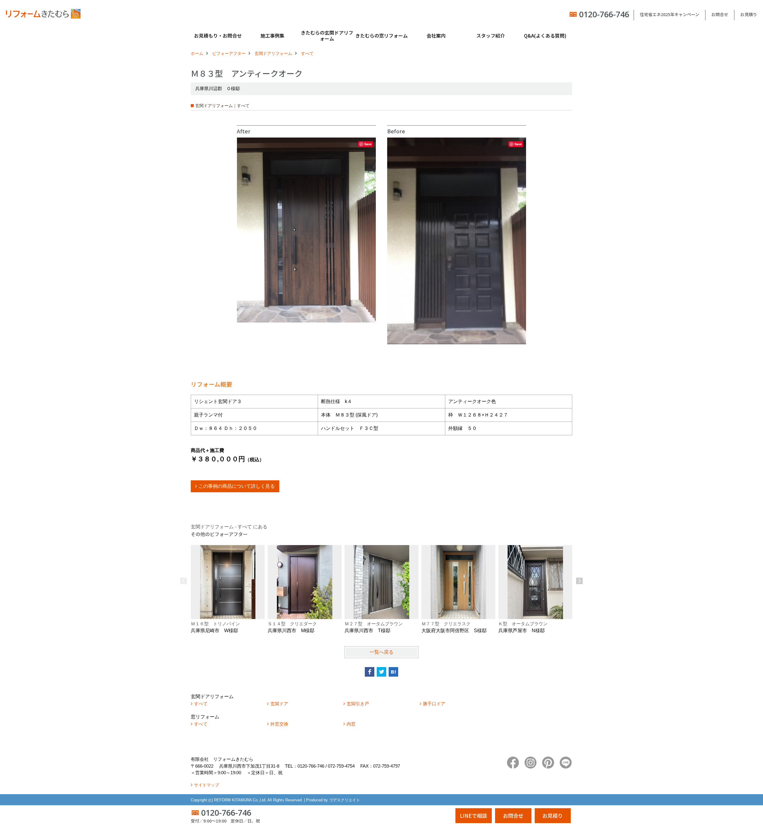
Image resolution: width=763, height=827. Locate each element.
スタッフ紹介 (490, 35)
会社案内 (436, 35)
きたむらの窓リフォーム (381, 35)
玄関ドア (279, 703)
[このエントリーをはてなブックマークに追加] (393, 672)
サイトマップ (206, 785)
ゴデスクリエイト (344, 800)
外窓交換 (279, 723)
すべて (200, 703)
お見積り (748, 14)
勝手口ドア (434, 703)
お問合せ (719, 14)
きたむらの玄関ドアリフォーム (327, 35)
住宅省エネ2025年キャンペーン (669, 14)
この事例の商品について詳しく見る (236, 486)
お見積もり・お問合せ (218, 35)
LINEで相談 (473, 815)
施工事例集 (272, 35)
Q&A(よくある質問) (545, 35)
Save (368, 144)
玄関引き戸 (358, 703)
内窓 (351, 723)
